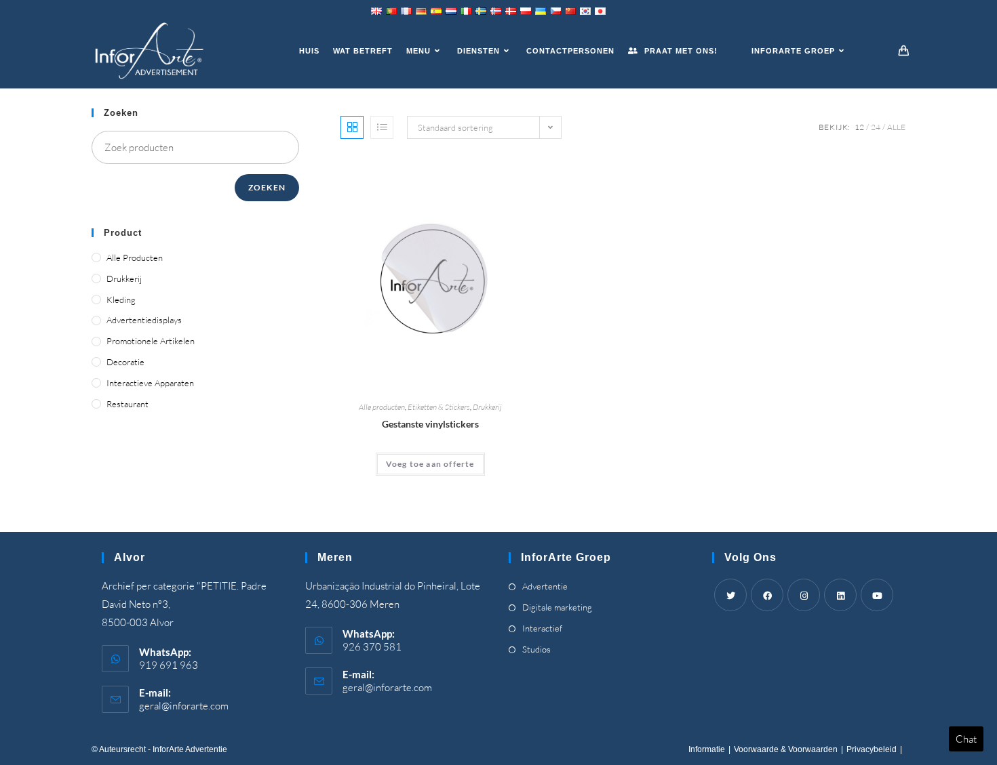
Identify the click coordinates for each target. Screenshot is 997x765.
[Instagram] (803, 595)
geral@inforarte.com (184, 705)
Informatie (706, 749)
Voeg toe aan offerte (430, 464)
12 (859, 127)
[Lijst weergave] (381, 127)
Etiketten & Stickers (439, 407)
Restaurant (127, 403)
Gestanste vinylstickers (430, 424)
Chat (966, 738)
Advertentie (545, 586)
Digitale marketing (557, 607)
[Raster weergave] (352, 127)
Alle (896, 127)
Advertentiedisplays (144, 319)
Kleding (121, 299)
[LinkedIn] (840, 595)
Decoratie (125, 361)
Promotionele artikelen (150, 340)
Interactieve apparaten (150, 382)
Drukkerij (487, 407)
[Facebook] (767, 595)
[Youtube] (877, 595)
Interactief (542, 628)
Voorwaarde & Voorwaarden (786, 749)
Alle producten (382, 407)
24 (875, 127)
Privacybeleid (871, 749)
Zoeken (267, 187)
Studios (536, 649)
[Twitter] (730, 595)
